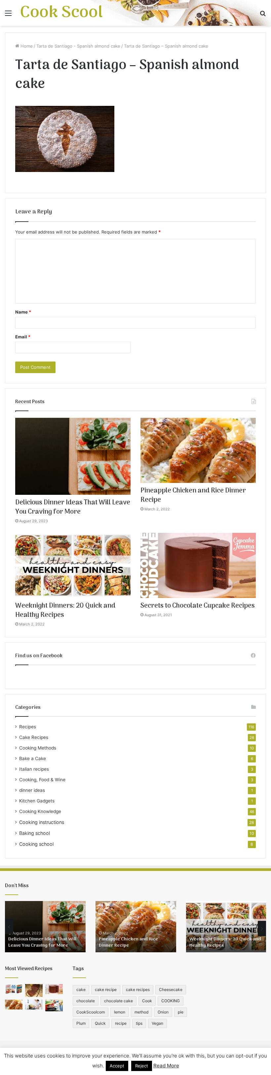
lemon (119, 1012)
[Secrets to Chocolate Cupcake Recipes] (198, 565)
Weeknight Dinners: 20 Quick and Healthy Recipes (65, 611)
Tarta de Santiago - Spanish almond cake (78, 46)
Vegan (157, 1023)
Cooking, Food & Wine (42, 779)
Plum (81, 1023)
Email (22, 336)
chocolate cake (118, 1000)
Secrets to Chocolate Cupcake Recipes (197, 606)
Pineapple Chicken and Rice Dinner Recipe (193, 495)
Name (23, 312)
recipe (121, 1023)
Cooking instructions (41, 822)
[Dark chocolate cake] (34, 990)
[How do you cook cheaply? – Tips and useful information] (34, 1005)
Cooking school (36, 844)
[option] (45, 926)
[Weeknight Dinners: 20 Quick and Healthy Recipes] (73, 565)
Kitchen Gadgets (37, 800)
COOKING (170, 1000)
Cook (147, 1000)
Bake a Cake (32, 758)
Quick (100, 1023)
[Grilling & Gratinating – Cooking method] (54, 1005)
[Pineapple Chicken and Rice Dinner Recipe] (198, 450)
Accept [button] (117, 1065)
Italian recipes (34, 769)
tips (139, 1023)
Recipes (27, 726)
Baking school (34, 833)
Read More (166, 1065)
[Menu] (8, 15)
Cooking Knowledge (40, 811)
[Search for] (262, 15)
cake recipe (106, 989)
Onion (163, 1012)
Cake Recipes (33, 737)
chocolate (85, 1000)
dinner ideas (32, 790)
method (141, 1012)
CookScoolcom (90, 1012)
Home (26, 46)
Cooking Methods (37, 748)
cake (81, 989)
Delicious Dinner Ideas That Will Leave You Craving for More (72, 507)
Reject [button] (141, 1065)
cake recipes (138, 989)
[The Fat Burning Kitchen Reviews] (13, 989)
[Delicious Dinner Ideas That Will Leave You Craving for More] (73, 456)
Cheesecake (170, 989)
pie (180, 1012)
